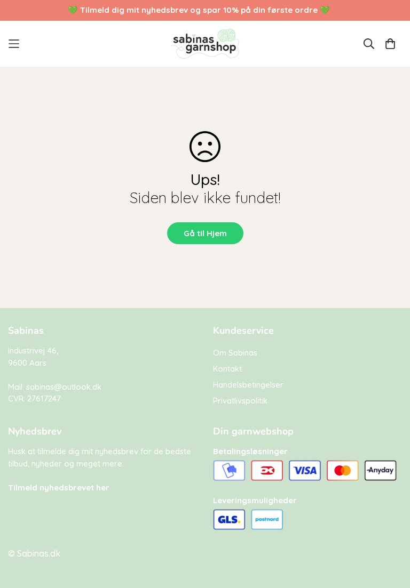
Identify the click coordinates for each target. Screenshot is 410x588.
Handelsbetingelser (248, 385)
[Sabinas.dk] (205, 44)
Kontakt (227, 369)
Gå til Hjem (205, 233)
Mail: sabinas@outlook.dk (54, 387)
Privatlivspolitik (240, 401)
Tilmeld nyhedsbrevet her (58, 487)
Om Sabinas (235, 353)
